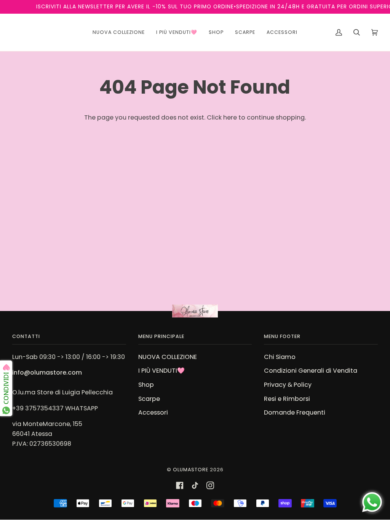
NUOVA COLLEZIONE (167, 357)
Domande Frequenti (294, 412)
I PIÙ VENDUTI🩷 (161, 370)
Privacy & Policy (288, 384)
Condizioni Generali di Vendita (310, 370)
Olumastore (190, 469)
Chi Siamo (280, 357)
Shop (146, 384)
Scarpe (149, 398)
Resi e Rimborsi (287, 398)
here (230, 117)
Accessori (153, 412)
